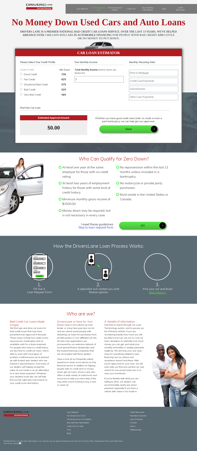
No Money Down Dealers (115, 8)
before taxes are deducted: (95, 71)
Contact (133, 422)
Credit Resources (180, 8)
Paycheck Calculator (138, 415)
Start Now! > (157, 292)
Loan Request (82, 9)
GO (143, 225)
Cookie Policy (118, 441)
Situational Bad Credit (45, 84)
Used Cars (131, 9)
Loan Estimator (136, 419)
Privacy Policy (89, 441)
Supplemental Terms (102, 441)
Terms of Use (78, 441)
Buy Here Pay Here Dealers (147, 8)
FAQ (69, 430)
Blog (164, 9)
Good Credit (45, 74)
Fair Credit (45, 79)
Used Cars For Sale (75, 426)
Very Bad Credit (45, 94)
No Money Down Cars (99, 8)
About (132, 426)
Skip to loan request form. (96, 227)
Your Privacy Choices (11, 443)
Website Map (135, 430)
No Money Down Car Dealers (79, 419)
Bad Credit (45, 89)
